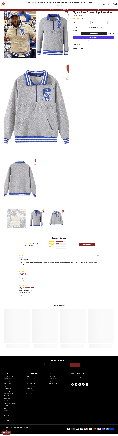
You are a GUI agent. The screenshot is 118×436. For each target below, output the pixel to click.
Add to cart (94, 33)
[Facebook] (72, 384)
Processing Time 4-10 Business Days (59, 9)
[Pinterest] (79, 384)
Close (98, 9)
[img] (22, 256)
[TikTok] (83, 384)
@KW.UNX (12, 430)
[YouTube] (87, 384)
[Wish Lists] (111, 4)
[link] (17, 345)
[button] (4, 218)
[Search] (108, 4)
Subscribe (75, 365)
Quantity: (75, 30)
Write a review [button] (87, 244)
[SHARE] (113, 33)
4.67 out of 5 (35, 244)
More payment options (93, 41)
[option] (16, 218)
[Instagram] (76, 384)
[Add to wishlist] (110, 33)
